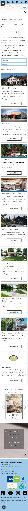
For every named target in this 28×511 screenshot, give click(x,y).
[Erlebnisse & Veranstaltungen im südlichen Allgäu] (26, 2)
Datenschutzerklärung (7, 500)
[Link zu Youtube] (10, 493)
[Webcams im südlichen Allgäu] (13, 2)
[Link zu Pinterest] (3, 493)
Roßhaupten (12, 19)
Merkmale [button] (4, 64)
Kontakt (23, 497)
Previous (3, 407)
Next (25, 407)
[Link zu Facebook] (25, 493)
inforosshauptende (11, 473)
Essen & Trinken (12, 24)
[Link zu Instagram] (18, 493)
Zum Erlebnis (14, 103)
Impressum (18, 500)
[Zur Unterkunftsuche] (8, 2)
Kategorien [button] (5, 60)
